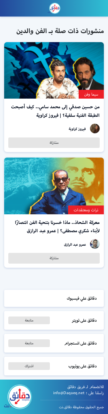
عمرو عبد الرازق (75, 244)
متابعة (29, 320)
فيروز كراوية (77, 128)
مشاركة (54, 142)
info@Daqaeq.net (68, 393)
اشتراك (29, 366)
